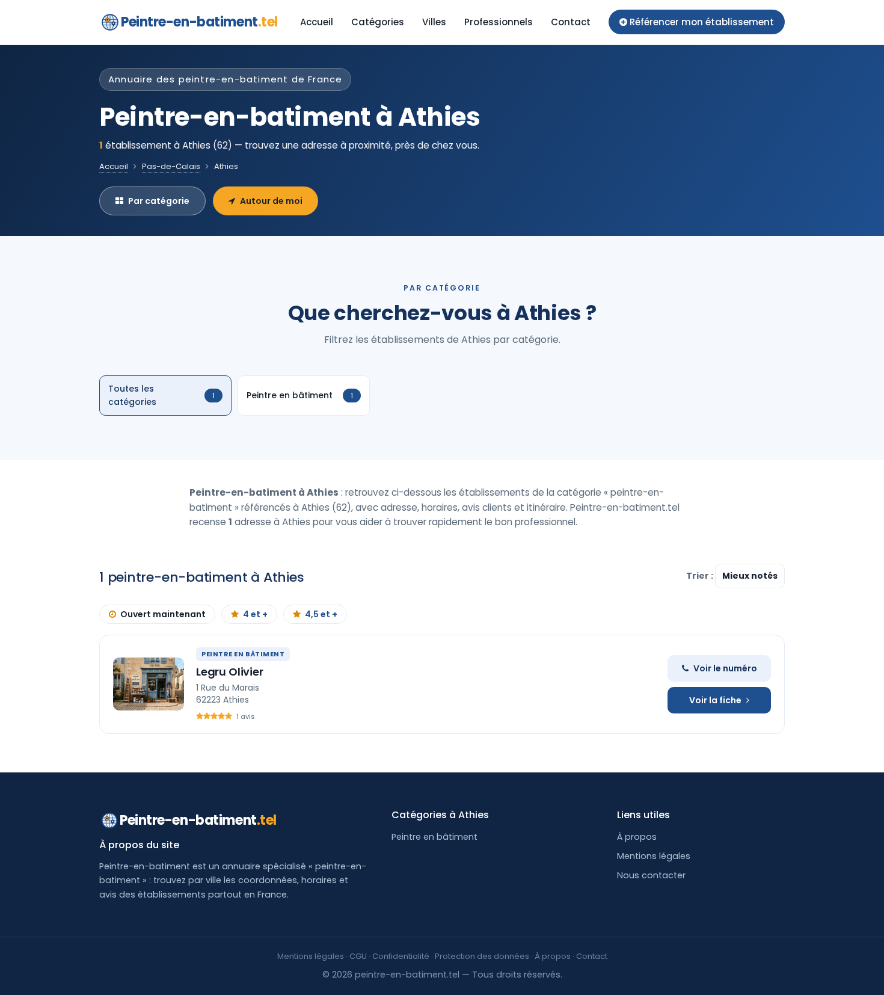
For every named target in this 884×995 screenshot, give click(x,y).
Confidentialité (400, 956)
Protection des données (482, 956)
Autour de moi (271, 201)
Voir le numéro (725, 668)
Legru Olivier (229, 671)
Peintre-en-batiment (199, 22)
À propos (637, 837)
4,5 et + (321, 614)
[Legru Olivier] (148, 684)
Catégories (377, 22)
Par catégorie (158, 201)
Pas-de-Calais (171, 166)
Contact (571, 22)
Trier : (700, 576)
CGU (358, 956)
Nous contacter (651, 875)
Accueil (316, 22)
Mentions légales (653, 856)
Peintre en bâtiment (434, 837)
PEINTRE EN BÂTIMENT (242, 654)
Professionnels (498, 22)
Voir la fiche (715, 700)
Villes (434, 22)
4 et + (255, 614)
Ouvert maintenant (163, 614)
